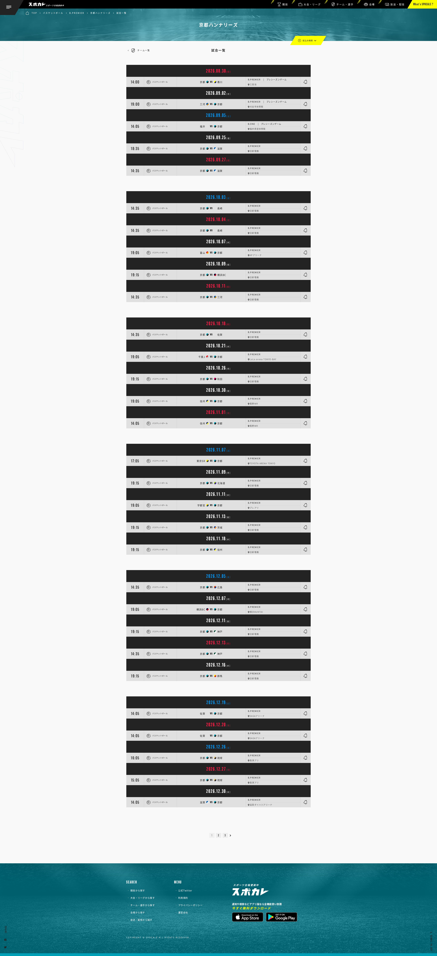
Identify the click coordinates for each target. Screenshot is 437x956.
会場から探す (137, 912)
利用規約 (183, 897)
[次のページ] (232, 835)
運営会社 (183, 912)
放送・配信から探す (141, 919)
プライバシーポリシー (190, 905)
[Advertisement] (218, 183)
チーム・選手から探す (142, 905)
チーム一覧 (143, 50)
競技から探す (137, 890)
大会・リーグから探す (142, 897)
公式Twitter (185, 890)
